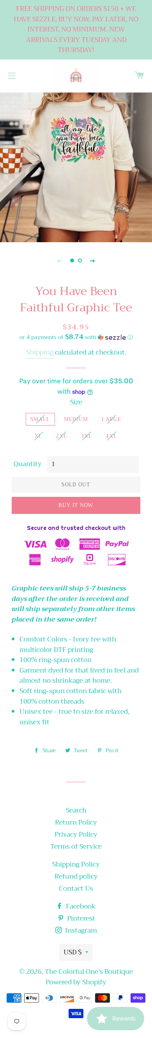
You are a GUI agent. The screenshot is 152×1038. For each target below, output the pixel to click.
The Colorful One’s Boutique (89, 971)
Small (40, 419)
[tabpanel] (76, 166)
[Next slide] (92, 260)
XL (38, 436)
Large (111, 419)
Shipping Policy (76, 864)
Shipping (39, 352)
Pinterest (80, 918)
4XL (111, 436)
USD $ (72, 952)
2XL (61, 436)
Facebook (80, 906)
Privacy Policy (76, 834)
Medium (76, 419)
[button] (76, 337)
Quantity (28, 464)
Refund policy (76, 876)
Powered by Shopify (76, 982)
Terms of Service (76, 846)
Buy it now (75, 505)
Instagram (80, 930)
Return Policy (76, 822)
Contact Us (76, 888)
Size (76, 402)
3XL (86, 436)
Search (76, 810)
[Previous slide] (59, 260)
